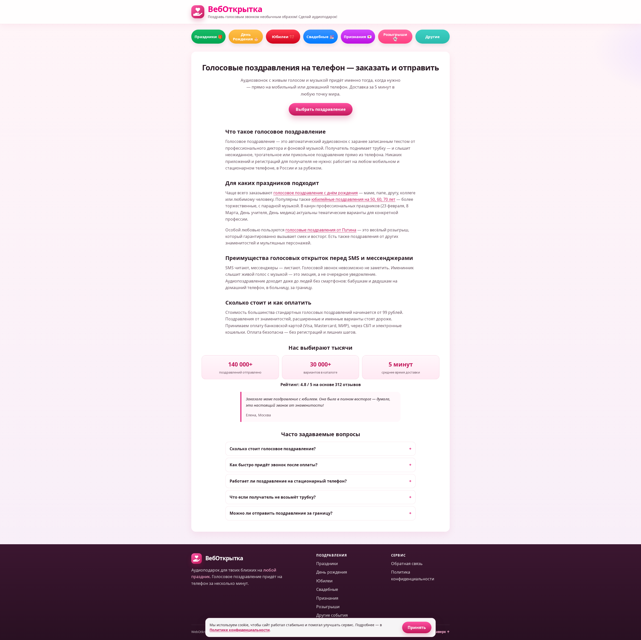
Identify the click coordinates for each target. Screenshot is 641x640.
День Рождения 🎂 (246, 36)
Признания (327, 598)
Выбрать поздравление (321, 109)
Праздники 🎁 (209, 36)
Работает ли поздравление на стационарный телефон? (288, 481)
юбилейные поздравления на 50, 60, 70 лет (353, 199)
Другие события (332, 615)
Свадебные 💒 (320, 36)
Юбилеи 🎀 (283, 36)
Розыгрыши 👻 (395, 36)
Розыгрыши (328, 606)
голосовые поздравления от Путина (320, 230)
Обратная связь (407, 563)
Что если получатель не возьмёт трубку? (273, 497)
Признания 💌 (358, 36)
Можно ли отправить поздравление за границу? (281, 513)
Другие (432, 36)
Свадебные (327, 589)
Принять (417, 627)
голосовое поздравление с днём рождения (315, 193)
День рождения (331, 572)
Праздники (327, 563)
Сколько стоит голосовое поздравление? (273, 448)
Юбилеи (324, 581)
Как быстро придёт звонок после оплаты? (273, 465)
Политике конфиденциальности (240, 629)
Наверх (441, 631)
